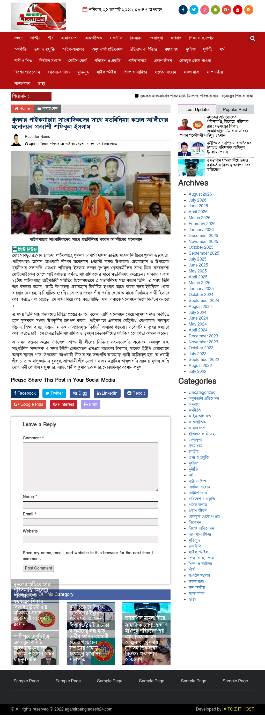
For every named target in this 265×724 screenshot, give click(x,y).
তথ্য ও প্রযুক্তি (44, 49)
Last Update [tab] (197, 110)
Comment (33, 438)
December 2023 (203, 336)
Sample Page (26, 681)
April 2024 (198, 330)
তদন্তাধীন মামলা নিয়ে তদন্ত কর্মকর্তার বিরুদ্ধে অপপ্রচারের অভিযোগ (228, 165)
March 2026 (199, 218)
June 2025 (198, 265)
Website (30, 531)
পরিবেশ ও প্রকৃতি (107, 61)
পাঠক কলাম (137, 61)
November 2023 (203, 342)
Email (29, 514)
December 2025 (203, 236)
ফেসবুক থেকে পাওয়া (195, 61)
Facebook (26, 393)
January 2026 (201, 230)
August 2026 (200, 194)
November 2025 (203, 242)
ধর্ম (222, 49)
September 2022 (204, 360)
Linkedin (109, 393)
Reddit (138, 393)
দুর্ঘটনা (191, 49)
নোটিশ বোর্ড (77, 61)
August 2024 (200, 306)
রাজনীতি (115, 38)
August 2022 (200, 365)
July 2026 (198, 200)
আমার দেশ (69, 38)
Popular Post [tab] (235, 110)
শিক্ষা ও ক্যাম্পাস (202, 38)
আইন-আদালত (73, 49)
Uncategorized (202, 392)
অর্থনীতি (20, 49)
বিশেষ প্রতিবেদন (27, 72)
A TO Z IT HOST (239, 709)
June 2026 (198, 206)
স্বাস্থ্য (41, 83)
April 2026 (198, 212)
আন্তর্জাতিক (93, 38)
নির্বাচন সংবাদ (50, 61)
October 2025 (201, 247)
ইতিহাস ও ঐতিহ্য (143, 49)
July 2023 (198, 354)
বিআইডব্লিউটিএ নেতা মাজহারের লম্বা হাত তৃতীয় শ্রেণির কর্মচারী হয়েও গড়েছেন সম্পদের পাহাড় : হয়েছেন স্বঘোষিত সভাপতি (89, 642)
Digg (82, 393)
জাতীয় (35, 38)
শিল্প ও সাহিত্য (135, 72)
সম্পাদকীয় (215, 72)
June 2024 (198, 318)
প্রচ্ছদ (18, 38)
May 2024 (198, 324)
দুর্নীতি (207, 49)
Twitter (56, 393)
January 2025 (201, 289)
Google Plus (31, 404)
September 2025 (204, 253)
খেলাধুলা (156, 38)
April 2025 (198, 277)
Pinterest (65, 404)
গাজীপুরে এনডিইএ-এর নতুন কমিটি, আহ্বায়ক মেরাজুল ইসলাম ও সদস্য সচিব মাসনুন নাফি (33, 648)
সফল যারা (191, 72)
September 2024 (204, 301)
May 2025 (198, 271)
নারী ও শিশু (23, 61)
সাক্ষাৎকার (22, 83)
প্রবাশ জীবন (163, 61)
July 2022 (198, 371)
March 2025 (199, 283)
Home (24, 108)
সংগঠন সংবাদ (165, 72)
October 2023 (201, 348)
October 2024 (201, 295)
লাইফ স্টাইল (106, 72)
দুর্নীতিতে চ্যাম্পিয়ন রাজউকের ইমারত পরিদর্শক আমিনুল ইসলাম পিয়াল (87, 616)
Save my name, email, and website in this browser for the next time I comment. (88, 556)
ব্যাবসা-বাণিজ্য (58, 72)
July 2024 (198, 312)
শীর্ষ (50, 38)
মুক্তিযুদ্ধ (83, 72)
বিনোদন (136, 38)
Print (92, 404)
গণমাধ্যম (171, 49)
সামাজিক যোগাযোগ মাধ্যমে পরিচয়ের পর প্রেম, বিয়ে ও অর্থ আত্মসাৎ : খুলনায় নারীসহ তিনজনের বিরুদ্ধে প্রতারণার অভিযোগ (144, 642)
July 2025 (198, 259)
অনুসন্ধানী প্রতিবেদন (107, 49)
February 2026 (202, 224)
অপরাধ (176, 38)
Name (30, 497)
